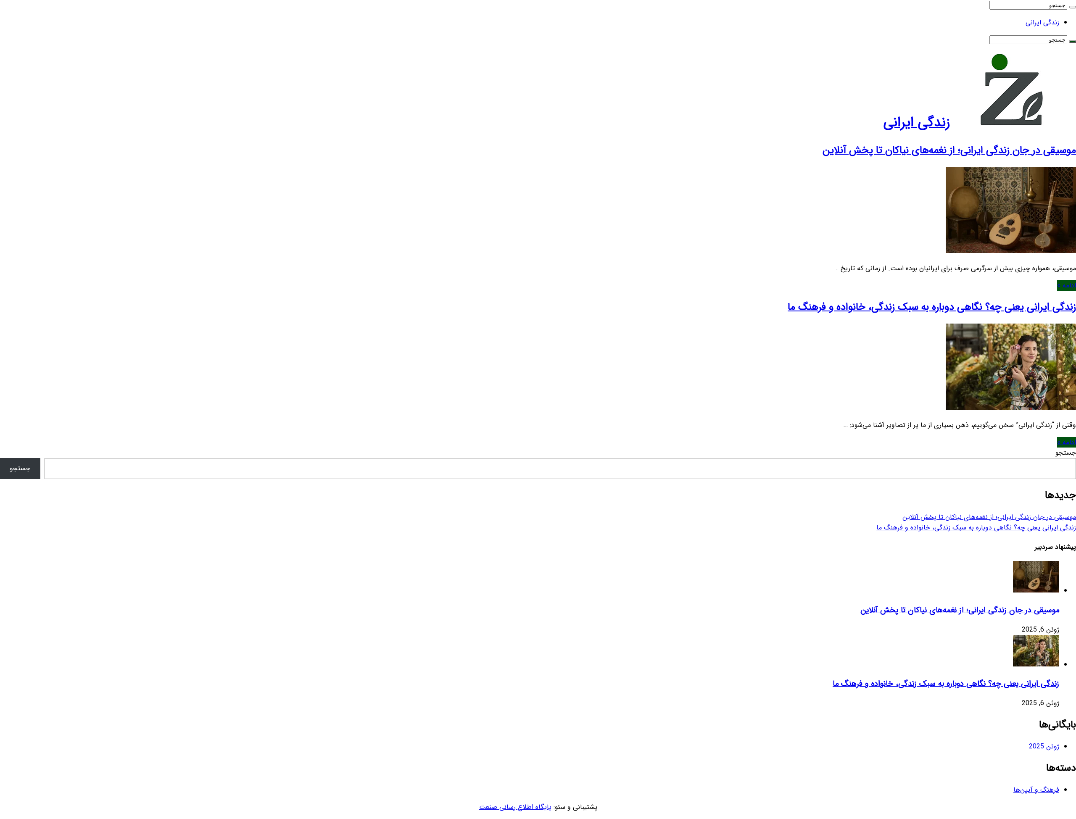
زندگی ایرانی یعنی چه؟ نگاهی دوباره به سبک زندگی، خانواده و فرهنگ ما (932, 307)
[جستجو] (1072, 7)
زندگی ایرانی (1042, 22)
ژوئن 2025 (1044, 746)
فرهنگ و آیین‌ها (1036, 790)
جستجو (1065, 453)
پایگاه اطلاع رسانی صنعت (515, 807)
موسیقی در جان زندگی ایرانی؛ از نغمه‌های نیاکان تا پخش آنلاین (949, 150)
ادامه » (1066, 285)
